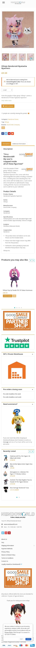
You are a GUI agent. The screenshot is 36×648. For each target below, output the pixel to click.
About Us (4, 539)
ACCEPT (28, 639)
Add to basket (9, 106)
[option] (18, 29)
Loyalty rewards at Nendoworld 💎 (11, 564)
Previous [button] (4, 31)
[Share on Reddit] (12, 133)
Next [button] (31, 31)
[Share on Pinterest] (9, 133)
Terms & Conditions (7, 558)
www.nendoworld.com (10, 524)
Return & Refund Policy (8, 555)
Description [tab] (6, 144)
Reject (21, 639)
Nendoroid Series (13, 119)
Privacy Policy (5, 552)
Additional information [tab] (19, 144)
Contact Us (4, 561)
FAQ (2, 542)
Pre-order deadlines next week (12, 397)
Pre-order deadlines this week (12, 394)
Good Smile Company (13, 125)
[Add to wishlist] (3, 127)
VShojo (7, 122)
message (5, 442)
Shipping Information (7, 545)
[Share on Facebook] (2, 133)
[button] (33, 59)
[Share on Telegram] (6, 133)
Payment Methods (6, 548)
